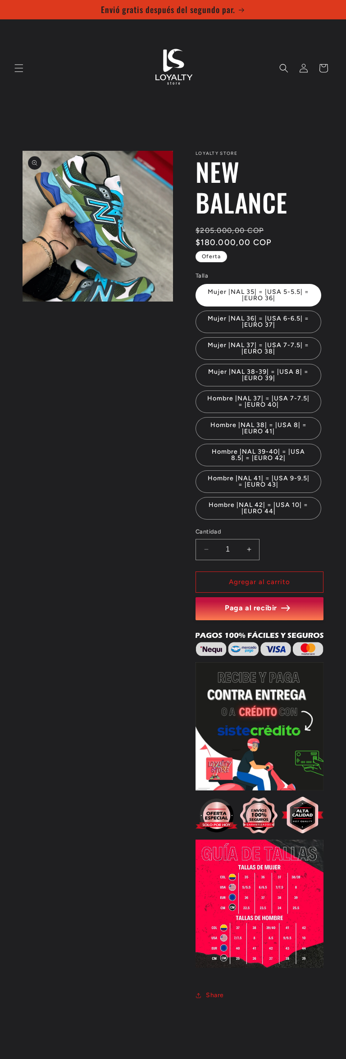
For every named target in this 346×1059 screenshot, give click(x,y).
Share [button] (215, 995)
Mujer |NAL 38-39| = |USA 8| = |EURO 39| (258, 375)
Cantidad (208, 531)
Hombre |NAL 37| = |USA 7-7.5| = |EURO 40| (258, 402)
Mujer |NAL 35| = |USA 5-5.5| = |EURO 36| (258, 295)
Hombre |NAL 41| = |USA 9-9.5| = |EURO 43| (259, 481)
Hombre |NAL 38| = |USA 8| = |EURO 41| (258, 428)
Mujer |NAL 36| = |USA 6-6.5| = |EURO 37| (258, 322)
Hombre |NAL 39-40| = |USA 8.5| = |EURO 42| (258, 455)
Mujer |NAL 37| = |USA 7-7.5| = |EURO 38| (258, 348)
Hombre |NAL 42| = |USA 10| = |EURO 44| (258, 508)
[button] (19, 68)
